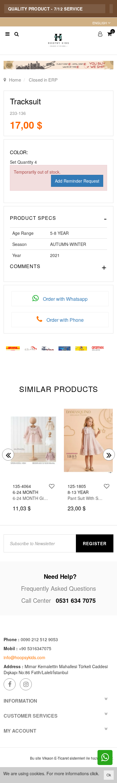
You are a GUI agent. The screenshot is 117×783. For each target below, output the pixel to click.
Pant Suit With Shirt (82, 498)
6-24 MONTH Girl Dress (28, 498)
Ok (108, 774)
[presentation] (8, 455)
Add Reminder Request (77, 181)
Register (94, 543)
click (94, 773)
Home (15, 79)
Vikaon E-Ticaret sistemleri (63, 758)
